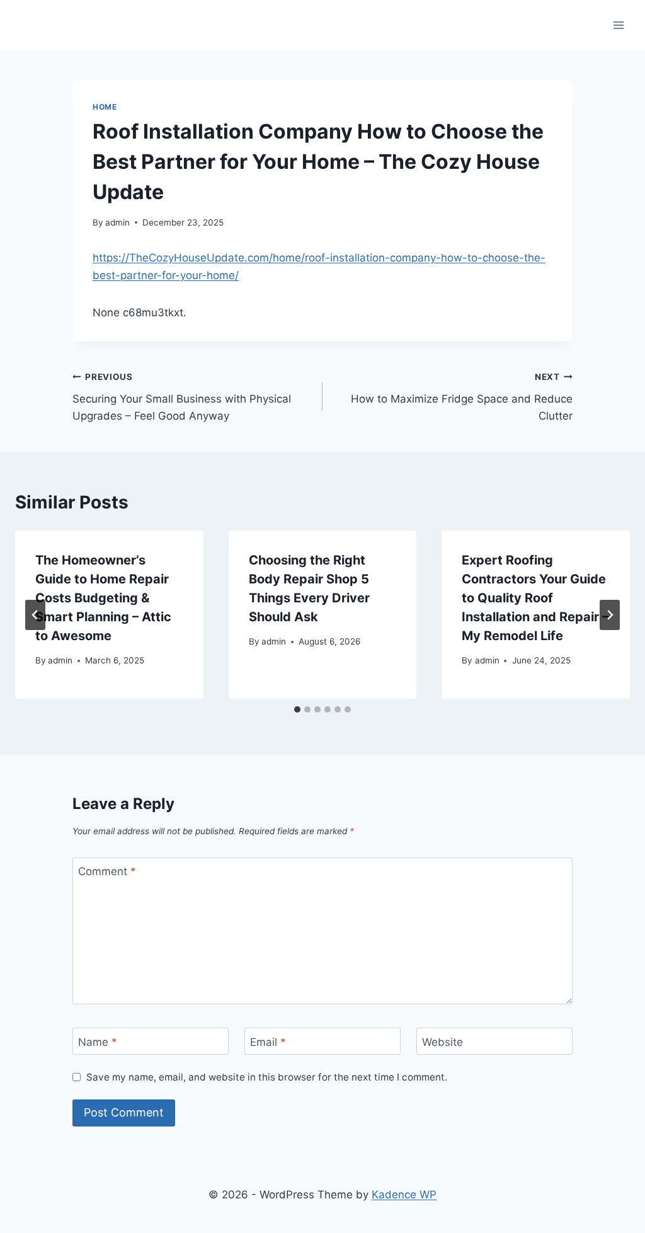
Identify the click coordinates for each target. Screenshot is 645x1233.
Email (268, 1041)
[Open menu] (618, 25)
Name (97, 1041)
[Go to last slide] (35, 615)
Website (442, 1041)
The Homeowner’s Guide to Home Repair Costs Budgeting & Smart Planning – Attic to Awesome (103, 598)
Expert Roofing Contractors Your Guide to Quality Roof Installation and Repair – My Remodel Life (535, 598)
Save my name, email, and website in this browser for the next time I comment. (266, 1077)
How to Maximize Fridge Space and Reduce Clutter (462, 397)
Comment (107, 871)
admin (117, 222)
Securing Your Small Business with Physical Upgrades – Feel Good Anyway (181, 397)
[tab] (297, 709)
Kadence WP (404, 1194)
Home (105, 107)
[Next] (610, 615)
